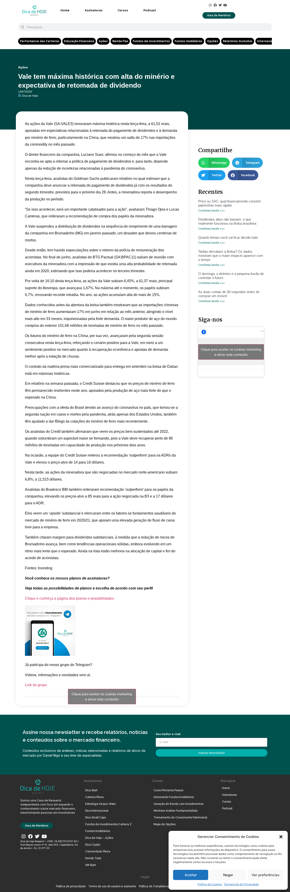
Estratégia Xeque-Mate (100, 803)
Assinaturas (93, 10)
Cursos (123, 10)
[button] (281, 836)
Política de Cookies (210, 884)
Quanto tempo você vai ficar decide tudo (228, 237)
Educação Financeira (79, 41)
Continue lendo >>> (211, 210)
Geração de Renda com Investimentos (178, 803)
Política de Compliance (154, 886)
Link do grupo (36, 685)
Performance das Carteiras (39, 41)
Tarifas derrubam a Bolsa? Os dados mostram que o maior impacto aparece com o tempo (230, 256)
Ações (103, 41)
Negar (228, 875)
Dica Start (91, 790)
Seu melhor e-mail (168, 734)
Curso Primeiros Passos (168, 790)
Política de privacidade (71, 886)
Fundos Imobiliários (188, 41)
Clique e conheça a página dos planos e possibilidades (69, 598)
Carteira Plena (94, 797)
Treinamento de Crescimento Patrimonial (180, 817)
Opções (212, 41)
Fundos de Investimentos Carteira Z (108, 824)
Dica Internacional (96, 810)
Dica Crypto (92, 844)
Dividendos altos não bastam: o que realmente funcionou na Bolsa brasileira (227, 221)
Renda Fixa (120, 41)
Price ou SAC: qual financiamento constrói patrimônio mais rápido (229, 203)
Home (65, 10)
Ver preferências (265, 875)
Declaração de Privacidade (241, 884)
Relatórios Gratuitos (237, 41)
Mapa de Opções (165, 824)
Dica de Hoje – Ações (99, 837)
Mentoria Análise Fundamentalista (176, 810)
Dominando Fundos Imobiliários (174, 797)
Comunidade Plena (97, 851)
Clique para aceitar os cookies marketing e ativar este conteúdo (102, 696)
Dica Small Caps (95, 817)
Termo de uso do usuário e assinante (112, 886)
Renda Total (93, 858)
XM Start (90, 865)
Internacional (267, 41)
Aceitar (191, 875)
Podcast (149, 10)
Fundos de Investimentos (151, 41)
